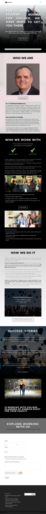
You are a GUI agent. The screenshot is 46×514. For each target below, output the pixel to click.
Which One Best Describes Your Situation (14, 457)
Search (33, 494)
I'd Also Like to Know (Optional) (12, 461)
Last (17, 444)
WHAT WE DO (23, 39)
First (5, 444)
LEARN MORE (23, 98)
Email (6, 447)
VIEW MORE (23, 207)
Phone (6, 452)
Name (6, 441)
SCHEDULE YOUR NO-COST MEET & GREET (23, 319)
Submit (7, 477)
